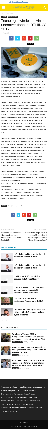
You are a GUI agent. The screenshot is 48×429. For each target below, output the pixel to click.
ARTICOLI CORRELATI (8, 248)
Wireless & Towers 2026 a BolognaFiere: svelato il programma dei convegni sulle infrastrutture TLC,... (29, 336)
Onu (35, 397)
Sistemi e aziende (7, 411)
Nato (30, 397)
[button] (44, 7)
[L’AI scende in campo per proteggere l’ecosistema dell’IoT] (7, 301)
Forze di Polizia (6, 304)
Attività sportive (39, 387)
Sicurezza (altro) (12, 16)
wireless (23, 206)
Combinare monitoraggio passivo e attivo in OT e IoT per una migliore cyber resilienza (29, 312)
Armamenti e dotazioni (9, 387)
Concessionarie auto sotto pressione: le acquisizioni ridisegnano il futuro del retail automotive (29, 349)
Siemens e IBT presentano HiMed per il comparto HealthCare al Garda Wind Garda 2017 (11, 236)
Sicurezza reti (6, 408)
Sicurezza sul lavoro (34, 408)
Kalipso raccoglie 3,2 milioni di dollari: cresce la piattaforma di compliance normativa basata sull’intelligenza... (29, 363)
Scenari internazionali (32, 401)
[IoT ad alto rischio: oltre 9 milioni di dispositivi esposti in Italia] (7, 257)
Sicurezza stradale (19, 408)
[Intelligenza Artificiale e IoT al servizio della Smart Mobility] (7, 279)
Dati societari (24, 422)
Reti (21, 401)
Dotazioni (32, 390)
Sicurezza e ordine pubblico (24, 404)
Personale (15, 401)
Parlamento (5, 401)
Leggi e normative (20, 397)
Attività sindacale (26, 387)
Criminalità (24, 390)
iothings (15, 206)
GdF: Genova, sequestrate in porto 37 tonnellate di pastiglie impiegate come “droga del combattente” (36, 236)
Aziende (4, 16)
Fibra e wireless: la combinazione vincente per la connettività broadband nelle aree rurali (29, 290)
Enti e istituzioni (18, 342)
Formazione (18, 394)
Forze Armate (29, 394)
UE (16, 411)
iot (9, 206)
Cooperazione (13, 390)
